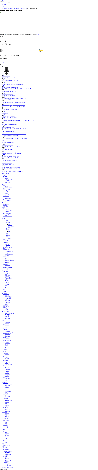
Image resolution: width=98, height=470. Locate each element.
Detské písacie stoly (7, 190)
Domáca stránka (4, 8)
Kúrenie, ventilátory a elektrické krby (7, 216)
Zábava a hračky (5, 199)
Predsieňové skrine (7, 316)
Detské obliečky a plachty (8, 198)
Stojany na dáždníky (7, 314)
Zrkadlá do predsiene (5, 319)
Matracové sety (7, 367)
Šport (4, 444)
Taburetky (6, 327)
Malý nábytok (3, 288)
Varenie (4, 440)
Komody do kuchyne (7, 265)
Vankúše (3, 6)
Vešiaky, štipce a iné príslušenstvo (9, 210)
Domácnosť (3, 207)
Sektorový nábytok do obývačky (7, 333)
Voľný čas (3, 443)
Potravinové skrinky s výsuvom (9, 254)
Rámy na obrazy (5, 176)
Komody (4, 289)
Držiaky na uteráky (7, 276)
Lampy (9, 231)
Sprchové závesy (7, 280)
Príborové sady (7, 433)
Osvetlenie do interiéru (19, 8)
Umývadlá (6, 285)
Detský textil (6, 186)
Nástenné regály (5, 290)
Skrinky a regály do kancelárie (7, 310)
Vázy (5, 183)
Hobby (4, 239)
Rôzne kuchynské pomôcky (8, 428)
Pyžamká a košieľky (8, 246)
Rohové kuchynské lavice (8, 297)
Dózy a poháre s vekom (8, 427)
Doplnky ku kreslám (7, 308)
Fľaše (5, 436)
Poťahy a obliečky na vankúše (8, 400)
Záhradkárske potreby (6, 449)
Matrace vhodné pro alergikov (8, 366)
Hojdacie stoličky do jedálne (8, 296)
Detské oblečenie (7, 244)
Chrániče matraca (7, 402)
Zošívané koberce (7, 387)
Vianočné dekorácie (7, 357)
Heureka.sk (3, 218)
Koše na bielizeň (7, 209)
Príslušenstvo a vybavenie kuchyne (7, 267)
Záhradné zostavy (5, 462)
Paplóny (6, 403)
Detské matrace (5, 188)
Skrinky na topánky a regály (6, 318)
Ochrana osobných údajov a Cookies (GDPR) (7, 467)
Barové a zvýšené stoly (7, 300)
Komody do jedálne (7, 302)
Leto (3, 356)
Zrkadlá (6, 274)
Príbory (4, 431)
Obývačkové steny (5, 328)
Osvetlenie (7, 230)
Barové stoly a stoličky (6, 294)
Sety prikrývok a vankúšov (11, 226)
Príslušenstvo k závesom (8, 409)
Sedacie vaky (6, 195)
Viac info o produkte (4, 62)
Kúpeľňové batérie (7, 284)
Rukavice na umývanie (7, 396)
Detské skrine (6, 193)
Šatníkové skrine (5, 377)
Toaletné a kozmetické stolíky (8, 364)
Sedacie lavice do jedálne (8, 298)
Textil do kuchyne (5, 390)
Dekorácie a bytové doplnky (5, 173)
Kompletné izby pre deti (8, 194)
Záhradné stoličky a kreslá (8, 460)
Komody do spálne (7, 362)
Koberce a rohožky (5, 383)
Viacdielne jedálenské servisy (8, 439)
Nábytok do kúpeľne (5, 271)
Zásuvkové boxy (7, 416)
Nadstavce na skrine (7, 378)
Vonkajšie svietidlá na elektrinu (8, 350)
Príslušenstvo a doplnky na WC (7, 281)
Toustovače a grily (7, 262)
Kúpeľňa (7, 229)
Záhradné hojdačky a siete (8, 457)
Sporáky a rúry (6, 261)
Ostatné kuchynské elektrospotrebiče (9, 260)
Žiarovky (4, 351)
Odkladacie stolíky (5, 291)
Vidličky (6, 434)
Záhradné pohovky (7, 459)
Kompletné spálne (5, 360)
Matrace (7, 233)
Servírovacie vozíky (7, 266)
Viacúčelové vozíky (5, 418)
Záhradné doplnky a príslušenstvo (7, 451)
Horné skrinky (6, 253)
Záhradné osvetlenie (5, 456)
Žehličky (6, 215)
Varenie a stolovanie (4, 419)
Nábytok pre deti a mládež (6, 189)
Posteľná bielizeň (10, 225)
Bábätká (4, 185)
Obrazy (4, 175)
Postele (3, 5)
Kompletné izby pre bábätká (8, 187)
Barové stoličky (4, 4)
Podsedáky (6, 453)
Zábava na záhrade (7, 201)
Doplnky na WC (7, 282)
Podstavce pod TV (7, 323)
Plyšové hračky (8, 220)
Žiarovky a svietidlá (5, 353)
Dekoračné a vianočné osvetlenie (7, 340)
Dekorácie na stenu (7, 182)
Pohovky (6, 330)
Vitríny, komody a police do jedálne (7, 301)
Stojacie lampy (6, 345)
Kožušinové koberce (7, 385)
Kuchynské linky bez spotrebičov (9, 250)
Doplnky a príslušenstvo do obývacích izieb (10, 321)
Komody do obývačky (7, 334)
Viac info (5, 36)
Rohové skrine (6, 380)
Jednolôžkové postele (7, 374)
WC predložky (6, 283)
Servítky (6, 423)
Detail (4, 66)
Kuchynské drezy (7, 269)
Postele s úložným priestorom (8, 375)
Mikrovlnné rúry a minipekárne (8, 259)
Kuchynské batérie (7, 268)
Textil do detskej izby (6, 196)
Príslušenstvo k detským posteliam (10, 192)
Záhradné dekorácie (7, 455)
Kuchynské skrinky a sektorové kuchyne (8, 252)
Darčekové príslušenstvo (6, 204)
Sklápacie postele (7, 376)
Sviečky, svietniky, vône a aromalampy (8, 177)
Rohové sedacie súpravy (8, 331)
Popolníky (6, 422)
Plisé (5, 388)
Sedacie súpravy (8, 235)
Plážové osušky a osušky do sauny (9, 395)
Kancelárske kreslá (7, 309)
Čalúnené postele (7, 372)
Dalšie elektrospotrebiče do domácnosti (9, 214)
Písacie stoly (9, 238)
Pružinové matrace (7, 368)
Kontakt (3, 466)
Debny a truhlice (7, 413)
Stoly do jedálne (5, 299)
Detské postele (6, 191)
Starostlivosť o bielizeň (6, 208)
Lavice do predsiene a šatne (8, 315)
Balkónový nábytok (7, 463)
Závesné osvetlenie (24, 8)
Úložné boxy (6, 415)
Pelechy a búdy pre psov (11, 241)
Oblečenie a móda (5, 242)
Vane (5, 287)
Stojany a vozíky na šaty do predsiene (9, 313)
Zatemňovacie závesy (7, 411)
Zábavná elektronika (5, 217)
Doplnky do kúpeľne (7, 275)
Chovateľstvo (6, 240)
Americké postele (7, 371)
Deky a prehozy (7, 399)
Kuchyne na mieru (5, 248)
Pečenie (4, 429)
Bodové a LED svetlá (7, 343)
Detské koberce (7, 197)
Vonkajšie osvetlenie (5, 349)
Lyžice (6, 432)
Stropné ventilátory (5, 348)
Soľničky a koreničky (7, 424)
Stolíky (7, 236)
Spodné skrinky (7, 255)
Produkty (7, 8)
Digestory (6, 257)
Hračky (6, 219)
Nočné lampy (6, 344)
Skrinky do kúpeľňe (7, 273)
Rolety (6, 389)
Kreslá (4, 324)
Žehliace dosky (7, 211)
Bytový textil (8, 222)
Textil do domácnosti (4, 382)
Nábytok (6, 232)
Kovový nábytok (7, 464)
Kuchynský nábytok (5, 264)
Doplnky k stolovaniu (6, 420)
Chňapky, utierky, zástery (8, 391)
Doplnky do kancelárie (6, 306)
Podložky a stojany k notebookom (7, 247)
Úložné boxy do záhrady (8, 454)
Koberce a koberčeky (9, 228)
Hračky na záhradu (7, 452)
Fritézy (6, 258)
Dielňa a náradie (5, 205)
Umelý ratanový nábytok (8, 465)
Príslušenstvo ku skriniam (8, 379)
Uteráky (9, 227)
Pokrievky (6, 442)
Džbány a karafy (7, 435)
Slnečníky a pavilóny (5, 448)
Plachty (9, 224)
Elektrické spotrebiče (4, 212)
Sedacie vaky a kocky (7, 326)
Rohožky (6, 386)
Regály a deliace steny (7, 336)
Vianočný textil (7, 358)
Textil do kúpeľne (5, 394)
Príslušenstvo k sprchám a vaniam (9, 279)
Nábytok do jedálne (4, 293)
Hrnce (5, 441)
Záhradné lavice (7, 458)
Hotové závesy (6, 408)
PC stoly (9, 237)
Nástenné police (7, 335)
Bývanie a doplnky (7, 221)
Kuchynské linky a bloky (6, 249)
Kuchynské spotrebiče (6, 256)
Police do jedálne (7, 303)
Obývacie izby (3, 320)
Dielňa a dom (3, 202)
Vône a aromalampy (7, 180)
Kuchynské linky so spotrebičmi (9, 251)
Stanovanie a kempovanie (6, 445)
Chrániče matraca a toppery (6, 359)
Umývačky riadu (7, 263)
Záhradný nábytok (4, 446)
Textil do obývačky (5, 398)
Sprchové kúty (6, 286)
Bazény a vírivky (5, 447)
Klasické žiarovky (7, 352)
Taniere (6, 438)
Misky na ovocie (7, 421)
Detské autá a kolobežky (8, 200)
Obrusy (6, 392)
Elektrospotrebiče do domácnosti (7, 213)
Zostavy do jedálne (5, 305)
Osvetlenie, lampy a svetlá (12, 8)
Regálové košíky (7, 414)
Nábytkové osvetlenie (7, 322)
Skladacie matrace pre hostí (8, 369)
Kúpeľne (3, 270)
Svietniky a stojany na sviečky (8, 179)
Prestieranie (6, 393)
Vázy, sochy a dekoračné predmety (7, 181)
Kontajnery (4, 307)
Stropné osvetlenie (7, 346)
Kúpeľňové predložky (7, 277)
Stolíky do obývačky (5, 337)
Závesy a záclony (5, 407)
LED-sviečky (6, 178)
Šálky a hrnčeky (7, 437)
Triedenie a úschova (4, 412)
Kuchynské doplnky (5, 425)
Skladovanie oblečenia (6, 417)
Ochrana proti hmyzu (5, 206)
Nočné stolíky (6, 363)
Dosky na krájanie (7, 426)
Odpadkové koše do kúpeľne (8, 278)
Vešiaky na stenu (7, 317)
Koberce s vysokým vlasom (8, 384)
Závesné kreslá (6, 461)
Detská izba (3, 184)
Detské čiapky (8, 245)
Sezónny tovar (3, 355)
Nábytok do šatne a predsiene (5, 311)
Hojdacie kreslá (7, 325)
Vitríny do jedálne (7, 304)
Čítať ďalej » (37, 34)
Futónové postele (7, 373)
